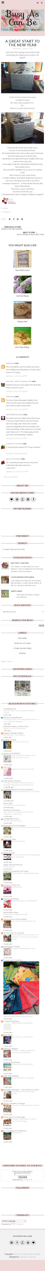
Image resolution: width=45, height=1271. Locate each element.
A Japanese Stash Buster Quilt (23, 948)
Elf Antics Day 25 (18, 841)
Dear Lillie (7, 803)
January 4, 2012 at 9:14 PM (16, 376)
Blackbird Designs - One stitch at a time (21, 1090)
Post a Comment (11, 477)
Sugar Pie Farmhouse (12, 865)
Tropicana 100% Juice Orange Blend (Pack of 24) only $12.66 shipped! (20, 720)
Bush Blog (7, 1035)
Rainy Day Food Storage (14, 1117)
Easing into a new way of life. (23, 769)
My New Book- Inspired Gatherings (25, 873)
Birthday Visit (17, 1133)
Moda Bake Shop (10, 912)
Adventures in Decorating (14, 919)
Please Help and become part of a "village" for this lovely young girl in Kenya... (25, 937)
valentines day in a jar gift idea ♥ (24, 901)
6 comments (6, 212)
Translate (19, 1224)
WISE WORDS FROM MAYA (22, 1023)
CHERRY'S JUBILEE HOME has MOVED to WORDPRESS (23, 1052)
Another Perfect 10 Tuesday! (23, 1078)
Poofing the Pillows (11, 1062)
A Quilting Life (9, 709)
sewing (22, 653)
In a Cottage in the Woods (14, 1131)
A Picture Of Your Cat (20, 742)
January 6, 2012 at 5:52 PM (16, 454)
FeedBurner (27, 1180)
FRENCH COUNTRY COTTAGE (15, 871)
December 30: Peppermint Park (15, 914)
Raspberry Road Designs (14, 826)
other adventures (22, 648)
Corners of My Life (11, 885)
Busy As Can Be (22, 18)
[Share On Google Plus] (18, 219)
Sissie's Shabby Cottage (14, 1103)
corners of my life (14, 444)
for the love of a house (13, 933)
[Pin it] (22, 219)
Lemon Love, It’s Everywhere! (14, 728)
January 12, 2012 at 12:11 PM (17, 472)
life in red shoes (13, 459)
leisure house (17, 887)
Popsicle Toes (9, 839)
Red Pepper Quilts (11, 947)
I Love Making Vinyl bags (22, 577)
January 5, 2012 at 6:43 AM (16, 391)
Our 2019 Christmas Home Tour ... (24, 921)
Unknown (10, 363)
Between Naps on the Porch (15, 726)
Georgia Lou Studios (27, 1257)
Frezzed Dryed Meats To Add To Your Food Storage (24, 1120)
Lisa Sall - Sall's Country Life (18, 381)
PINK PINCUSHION (11, 1076)
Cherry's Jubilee (10, 1049)
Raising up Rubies (11, 899)
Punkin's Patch (9, 740)
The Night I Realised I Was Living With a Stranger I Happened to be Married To (18, 784)
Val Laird (7, 767)
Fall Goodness (8, 867)
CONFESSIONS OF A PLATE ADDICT (18, 790)
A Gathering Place (11, 1021)
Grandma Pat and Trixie (12, 821)
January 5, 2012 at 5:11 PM (16, 438)
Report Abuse (6, 661)
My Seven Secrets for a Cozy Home (25, 792)
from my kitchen (22, 643)
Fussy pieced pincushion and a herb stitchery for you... (24, 756)
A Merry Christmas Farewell (22, 1064)
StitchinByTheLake (14, 415)
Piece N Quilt (9, 853)
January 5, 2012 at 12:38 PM (17, 409)
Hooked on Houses (11, 810)
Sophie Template (33, 1254)
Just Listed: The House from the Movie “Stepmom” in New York (18, 813)
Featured (22, 638)
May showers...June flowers (22, 1037)
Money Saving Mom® (12, 718)
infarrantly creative (12, 781)
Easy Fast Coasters (20, 563)
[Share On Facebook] (14, 219)
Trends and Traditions (13, 960)
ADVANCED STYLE (11, 819)
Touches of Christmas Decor (14, 805)
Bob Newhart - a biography (14, 735)
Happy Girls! (16, 591)
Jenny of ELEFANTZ (12, 753)
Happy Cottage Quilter (13, 733)
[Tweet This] (9, 219)
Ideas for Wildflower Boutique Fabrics (18, 1016)
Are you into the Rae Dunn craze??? (26, 1105)
